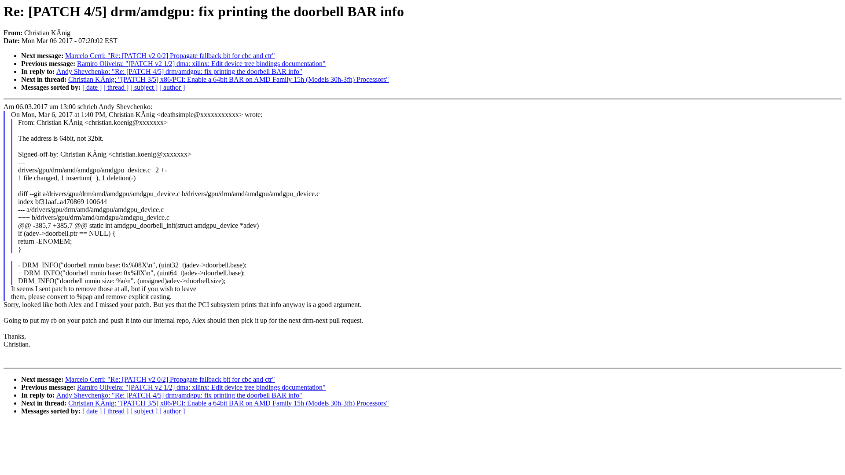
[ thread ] (116, 87)
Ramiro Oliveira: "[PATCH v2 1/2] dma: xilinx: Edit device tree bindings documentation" (201, 63)
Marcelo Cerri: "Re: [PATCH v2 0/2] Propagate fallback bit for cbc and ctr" (170, 55)
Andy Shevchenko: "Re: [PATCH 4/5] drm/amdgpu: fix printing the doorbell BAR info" (179, 71)
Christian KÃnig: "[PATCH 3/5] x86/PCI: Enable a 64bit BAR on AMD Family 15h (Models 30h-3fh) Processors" (228, 79)
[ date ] (92, 87)
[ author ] (172, 87)
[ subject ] (144, 87)
